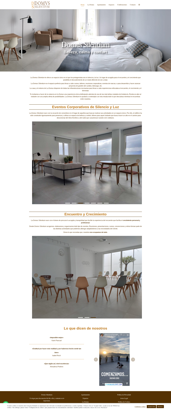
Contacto (133, 5)
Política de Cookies (124, 402)
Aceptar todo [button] (151, 406)
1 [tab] (80, 317)
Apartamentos (101, 5)
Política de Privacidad (124, 395)
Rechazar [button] (160, 406)
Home (83, 5)
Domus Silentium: (47, 395)
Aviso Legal (124, 398)
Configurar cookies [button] (140, 407)
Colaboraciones (122, 5)
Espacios (111, 5)
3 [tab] (93, 317)
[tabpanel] (87, 164)
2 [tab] (87, 317)
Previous (36, 161)
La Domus (90, 5)
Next (138, 161)
